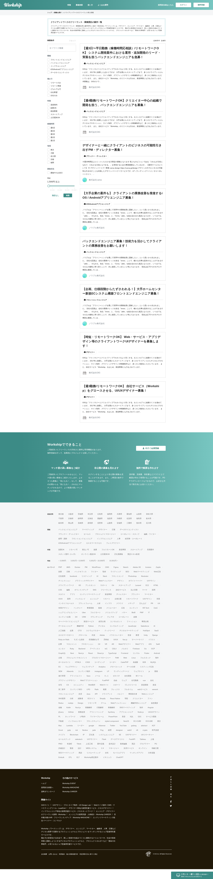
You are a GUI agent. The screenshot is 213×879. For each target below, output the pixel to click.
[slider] (48, 186)
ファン (150, 698)
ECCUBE (149, 721)
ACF (153, 726)
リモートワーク (132, 599)
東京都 (61, 514)
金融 (60, 707)
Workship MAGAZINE (70, 787)
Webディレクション (118, 703)
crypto (145, 730)
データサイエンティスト (129, 530)
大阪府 (70, 514)
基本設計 (112, 744)
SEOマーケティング (66, 753)
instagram (98, 671)
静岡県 (80, 518)
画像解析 (88, 707)
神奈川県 (149, 514)
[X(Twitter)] (171, 806)
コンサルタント (116, 621)
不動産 (61, 721)
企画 (60, 658)
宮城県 (119, 523)
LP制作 (83, 717)
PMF (142, 612)
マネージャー (114, 748)
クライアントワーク (66, 585)
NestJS (126, 721)
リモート (106, 599)
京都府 (70, 518)
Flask (104, 739)
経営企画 (102, 621)
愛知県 (129, 514)
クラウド (119, 603)
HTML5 (78, 662)
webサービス (142, 689)
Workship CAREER (69, 791)
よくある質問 (103, 5)
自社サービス (121, 590)
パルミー (120, 694)
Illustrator (144, 576)
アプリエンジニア (126, 712)
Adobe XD (137, 567)
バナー (124, 612)
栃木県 (148, 518)
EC (59, 667)
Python (91, 626)
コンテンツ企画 (64, 617)
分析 (71, 698)
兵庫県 (119, 514)
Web (125, 658)
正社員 (91, 735)
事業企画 (145, 621)
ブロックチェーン (93, 721)
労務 (68, 572)
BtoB (133, 612)
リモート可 (73, 550)
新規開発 (144, 685)
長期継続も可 (94, 640)
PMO (60, 744)
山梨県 (109, 523)
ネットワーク (70, 717)
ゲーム (103, 703)
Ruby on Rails (63, 640)
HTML (155, 585)
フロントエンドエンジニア (82, 539)
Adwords (70, 671)
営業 (158, 599)
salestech (78, 739)
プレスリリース (131, 685)
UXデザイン (147, 599)
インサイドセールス (66, 603)
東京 (159, 721)
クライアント (107, 694)
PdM (117, 658)
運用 (69, 599)
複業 (104, 689)
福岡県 (109, 514)
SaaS (156, 631)
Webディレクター (106, 581)
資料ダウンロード (48, 791)
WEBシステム (91, 748)
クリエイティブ (111, 612)
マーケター (148, 594)
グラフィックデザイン (67, 680)
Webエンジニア (148, 694)
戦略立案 (155, 748)
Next (72, 653)
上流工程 (89, 744)
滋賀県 (109, 518)
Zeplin (158, 567)
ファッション (132, 621)
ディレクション (64, 581)
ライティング (116, 572)
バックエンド (80, 599)
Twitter (112, 726)
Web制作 (91, 685)
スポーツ (116, 685)
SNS (94, 590)
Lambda (69, 726)
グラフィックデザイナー (84, 581)
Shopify (103, 698)
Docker (77, 567)
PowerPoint (112, 717)
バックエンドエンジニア (67, 530)
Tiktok (79, 744)
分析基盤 (151, 753)
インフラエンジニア (104, 539)
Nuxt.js (78, 707)
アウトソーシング (96, 712)
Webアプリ (139, 644)
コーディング (99, 662)
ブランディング (96, 617)
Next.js (81, 653)
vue (144, 680)
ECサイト (91, 698)
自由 (115, 680)
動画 (100, 608)
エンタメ (61, 649)
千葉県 (61, 518)
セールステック (64, 739)
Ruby (72, 649)
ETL (70, 757)
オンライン (143, 748)
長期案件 (150, 550)
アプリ (72, 594)
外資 (93, 635)
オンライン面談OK (88, 554)
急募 (95, 550)
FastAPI (132, 739)
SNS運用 (61, 698)
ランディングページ (121, 671)
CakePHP (124, 662)
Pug (101, 730)
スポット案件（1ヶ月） (67, 554)
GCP (153, 649)
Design (80, 703)
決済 (80, 694)
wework (155, 689)
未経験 (135, 662)
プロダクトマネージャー (101, 658)
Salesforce (145, 626)
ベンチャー (78, 608)
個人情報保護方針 (72, 854)
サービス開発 (151, 717)
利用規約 (62, 854)
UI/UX (115, 640)
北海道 (90, 518)
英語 (133, 744)
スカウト (61, 594)
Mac (60, 726)
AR (113, 644)
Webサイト (104, 685)
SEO (127, 572)
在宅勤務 (134, 680)
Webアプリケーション (89, 680)
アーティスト (95, 649)
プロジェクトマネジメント (76, 658)
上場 (152, 739)
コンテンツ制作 (84, 671)
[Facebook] (171, 801)
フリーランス (106, 590)
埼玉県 (90, 514)
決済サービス (129, 748)
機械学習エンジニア (138, 703)
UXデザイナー (131, 735)
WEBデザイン (63, 608)
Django (155, 635)
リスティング (87, 576)
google (91, 726)
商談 (80, 753)
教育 (137, 635)
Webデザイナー (125, 644)
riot (76, 730)
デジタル (101, 626)
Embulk (61, 757)
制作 (141, 707)
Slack (105, 576)
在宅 (60, 685)
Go (145, 649)
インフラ (108, 603)
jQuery (61, 712)
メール (97, 676)
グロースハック (116, 667)
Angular (151, 707)
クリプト (61, 735)
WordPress (96, 567)
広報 (113, 530)
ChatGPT (119, 757)
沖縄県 (119, 518)
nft (137, 730)
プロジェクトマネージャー (105, 534)
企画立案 (118, 599)
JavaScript (132, 626)
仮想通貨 (154, 703)
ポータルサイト (64, 662)
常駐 (126, 698)
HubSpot (146, 631)
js (149, 671)
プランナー (135, 594)
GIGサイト (45, 805)
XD (80, 585)
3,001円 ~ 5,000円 (78, 561)
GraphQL (62, 653)
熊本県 (139, 523)
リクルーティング (93, 753)
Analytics (102, 667)
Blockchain (74, 735)
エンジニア (94, 599)
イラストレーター (116, 635)
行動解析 (100, 707)
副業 (60, 572)
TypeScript (112, 653)
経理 (109, 730)
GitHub (71, 712)
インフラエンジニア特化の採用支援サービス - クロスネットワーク (67, 811)
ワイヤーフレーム (97, 717)
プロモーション (87, 644)
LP (108, 671)
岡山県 (70, 523)
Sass (88, 676)
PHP (60, 567)
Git (113, 585)
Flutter (146, 653)
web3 (129, 730)
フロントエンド (118, 576)
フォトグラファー (113, 543)
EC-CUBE (137, 721)
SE (120, 735)
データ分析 (131, 667)
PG (156, 744)
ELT (78, 757)
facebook (73, 576)
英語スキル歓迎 (133, 554)
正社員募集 (118, 554)
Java (88, 694)
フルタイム (128, 689)
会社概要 (44, 854)
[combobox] (61, 48)
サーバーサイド (138, 640)
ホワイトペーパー (135, 581)
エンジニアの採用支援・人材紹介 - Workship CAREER (90, 814)
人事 (118, 539)
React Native (115, 698)
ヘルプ (43, 783)
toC (106, 649)
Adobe (102, 635)
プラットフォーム (85, 603)
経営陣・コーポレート (133, 539)
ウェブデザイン (71, 667)
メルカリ (124, 649)
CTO (80, 631)
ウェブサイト (139, 671)
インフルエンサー (75, 721)
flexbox (85, 730)
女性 (106, 753)
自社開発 (127, 676)
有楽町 (69, 744)
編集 (68, 590)
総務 (135, 617)
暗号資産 (155, 730)
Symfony (111, 712)
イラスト (151, 640)
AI (154, 626)
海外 (157, 658)
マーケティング (88, 530)
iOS (150, 644)
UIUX (60, 599)
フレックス (115, 689)
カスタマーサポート (66, 635)
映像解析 (111, 707)
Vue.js (125, 640)
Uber (84, 612)
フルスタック (145, 658)
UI (97, 576)
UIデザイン (151, 581)
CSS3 (87, 662)
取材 (104, 572)
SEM (60, 671)
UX (159, 603)
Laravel (138, 585)
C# (99, 644)
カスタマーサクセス (94, 543)
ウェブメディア (88, 667)
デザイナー (103, 530)
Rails (96, 689)
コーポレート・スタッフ (129, 534)
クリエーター (111, 608)
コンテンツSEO (76, 689)
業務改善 (81, 712)
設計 (79, 748)
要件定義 (100, 744)
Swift (158, 644)
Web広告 (157, 572)
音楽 (129, 635)
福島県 (139, 518)
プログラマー (145, 744)
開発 (156, 671)
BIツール (139, 676)
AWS (68, 567)
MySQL (153, 662)
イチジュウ (107, 757)
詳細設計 (61, 748)
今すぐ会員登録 (152, 448)
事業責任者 (132, 694)
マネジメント (71, 644)
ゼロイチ (116, 676)
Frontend (124, 653)
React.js (100, 653)
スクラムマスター (93, 631)
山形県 (139, 514)
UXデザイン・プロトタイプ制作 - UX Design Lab (72, 805)
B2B (144, 662)
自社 (152, 680)
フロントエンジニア (66, 694)
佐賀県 (129, 518)
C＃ (102, 748)
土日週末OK (105, 554)
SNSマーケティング (127, 707)
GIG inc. (156, 854)
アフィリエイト (76, 676)
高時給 (106, 640)
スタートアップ (136, 550)
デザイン (120, 581)
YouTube (123, 726)
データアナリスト (117, 739)
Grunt (60, 730)
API (96, 694)
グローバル (83, 635)
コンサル (136, 653)
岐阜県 (61, 523)
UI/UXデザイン (154, 712)
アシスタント (90, 585)
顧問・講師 (62, 539)
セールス (87, 534)
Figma (116, 567)
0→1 (106, 676)
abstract (144, 726)
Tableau (143, 739)
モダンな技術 (79, 640)
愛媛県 (100, 518)
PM (86, 567)
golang (133, 726)
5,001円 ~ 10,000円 (97, 561)
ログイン (183, 5)
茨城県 (80, 514)
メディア (131, 603)
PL (59, 717)
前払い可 (85, 550)
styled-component (112, 721)
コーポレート (124, 617)
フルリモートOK (108, 550)
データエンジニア (65, 626)
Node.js (141, 712)
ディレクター (121, 594)
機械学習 (80, 626)
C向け (114, 649)
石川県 (148, 523)
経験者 (80, 698)
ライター (94, 572)
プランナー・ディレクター (68, 534)
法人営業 (134, 590)
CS (67, 685)
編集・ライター (150, 534)
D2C (139, 717)
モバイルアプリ (119, 753)
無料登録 (201, 5)
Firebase (136, 649)
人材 (98, 603)
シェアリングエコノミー (67, 612)
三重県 (129, 523)
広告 (123, 608)
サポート (103, 585)
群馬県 (90, 523)
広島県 (100, 514)
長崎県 (80, 523)
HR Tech (145, 608)
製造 (71, 748)
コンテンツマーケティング (90, 594)
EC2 (147, 585)
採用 (153, 590)
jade (94, 730)
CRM (84, 617)
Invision (148, 567)
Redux (60, 703)
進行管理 (61, 676)
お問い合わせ (53, 854)
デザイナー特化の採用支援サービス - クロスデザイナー (90, 808)
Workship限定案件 (91, 757)
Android (157, 653)
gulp (69, 730)
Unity (146, 635)
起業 (71, 631)
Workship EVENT (69, 783)
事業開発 (90, 608)
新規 (154, 685)
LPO (88, 689)
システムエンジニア (106, 735)
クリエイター (138, 698)
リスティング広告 (147, 667)
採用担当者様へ (47, 787)
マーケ (144, 590)
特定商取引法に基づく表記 (88, 854)
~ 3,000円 (62, 561)
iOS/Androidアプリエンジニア (70, 543)
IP (83, 735)
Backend (82, 649)
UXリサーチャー (147, 735)
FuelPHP (105, 680)
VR (106, 644)
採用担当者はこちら (166, 5)
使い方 (90, 5)
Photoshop (132, 576)
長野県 (100, 523)
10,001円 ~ (113, 561)
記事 (60, 644)
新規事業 (122, 550)
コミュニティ (78, 685)
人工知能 (61, 631)
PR (152, 603)
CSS (60, 590)
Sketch (125, 567)
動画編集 (123, 744)
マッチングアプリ (136, 753)
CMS (107, 567)
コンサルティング (117, 626)
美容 (123, 717)
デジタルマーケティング (128, 631)
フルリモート (95, 612)
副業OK (61, 550)
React (90, 653)
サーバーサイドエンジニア (68, 621)
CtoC (156, 608)
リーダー (80, 726)
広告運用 (61, 576)
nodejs (70, 703)
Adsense (102, 726)
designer (119, 730)
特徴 (69, 5)
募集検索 (79, 5)
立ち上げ (142, 603)
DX (76, 617)
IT (149, 612)
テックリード (110, 631)
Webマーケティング (141, 572)
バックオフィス (80, 572)
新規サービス (89, 621)
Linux (134, 658)
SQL (131, 717)
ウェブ (124, 680)
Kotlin (68, 707)
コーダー (112, 662)
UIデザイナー (92, 739)
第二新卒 (61, 689)
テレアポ (110, 617)
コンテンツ (133, 608)
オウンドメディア (81, 590)
